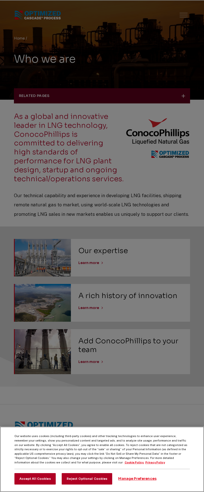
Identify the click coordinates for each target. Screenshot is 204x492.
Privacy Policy (155, 462)
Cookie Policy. (134, 462)
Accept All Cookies (35, 479)
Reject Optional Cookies (87, 479)
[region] (102, 459)
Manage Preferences (137, 478)
